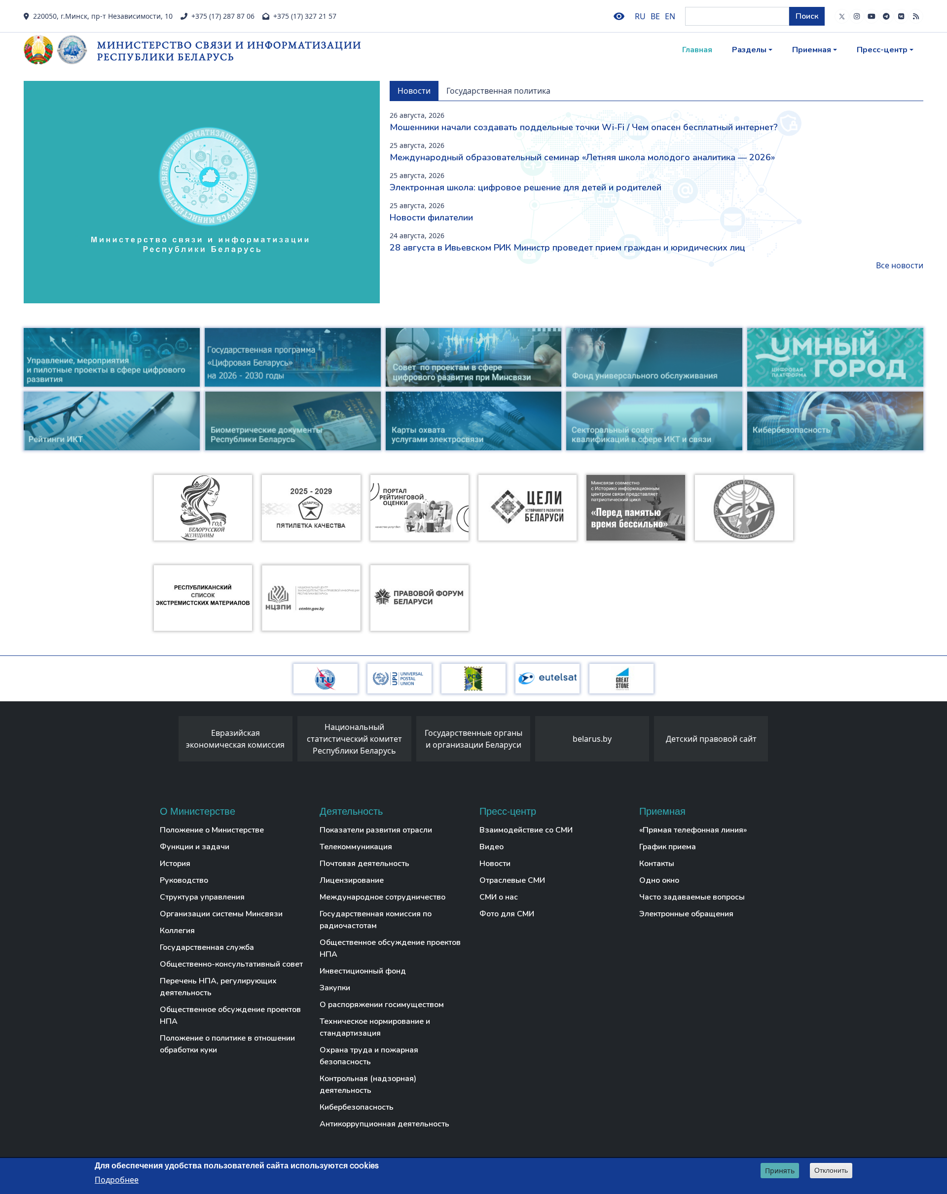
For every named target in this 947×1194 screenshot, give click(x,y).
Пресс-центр (882, 49)
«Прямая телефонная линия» (693, 830)
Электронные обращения (686, 913)
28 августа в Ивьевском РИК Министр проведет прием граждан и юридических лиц (567, 247)
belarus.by (523, 738)
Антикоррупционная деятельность (384, 1124)
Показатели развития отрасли (376, 830)
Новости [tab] (414, 90)
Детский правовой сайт (642, 738)
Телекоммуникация (356, 846)
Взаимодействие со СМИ (526, 830)
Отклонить (831, 1170)
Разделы (749, 49)
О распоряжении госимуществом (382, 1004)
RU (640, 16)
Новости (494, 863)
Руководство (184, 880)
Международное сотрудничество (382, 897)
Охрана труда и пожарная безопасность (369, 1056)
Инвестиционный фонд (363, 971)
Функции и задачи (194, 846)
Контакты (656, 863)
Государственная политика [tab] (498, 90)
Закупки (335, 987)
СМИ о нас (498, 897)
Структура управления (202, 897)
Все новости (899, 265)
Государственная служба (207, 947)
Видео (491, 846)
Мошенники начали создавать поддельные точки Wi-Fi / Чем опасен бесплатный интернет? (584, 127)
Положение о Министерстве (212, 830)
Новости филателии (431, 217)
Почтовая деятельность (364, 863)
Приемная (811, 49)
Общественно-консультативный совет (231, 964)
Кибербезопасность (357, 1107)
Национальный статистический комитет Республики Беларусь (285, 739)
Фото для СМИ (506, 913)
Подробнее (117, 1179)
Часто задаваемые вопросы (692, 897)
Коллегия (177, 930)
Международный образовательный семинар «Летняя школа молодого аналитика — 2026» (582, 157)
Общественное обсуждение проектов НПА (230, 1015)
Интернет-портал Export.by (761, 738)
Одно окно (659, 880)
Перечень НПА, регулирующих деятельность (218, 987)
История (175, 863)
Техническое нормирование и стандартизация (375, 1027)
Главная (697, 49)
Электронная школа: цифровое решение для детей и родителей (525, 187)
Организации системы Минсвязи (221, 913)
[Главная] (60, 50)
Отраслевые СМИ (512, 880)
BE (655, 16)
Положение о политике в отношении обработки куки (227, 1044)
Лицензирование (352, 880)
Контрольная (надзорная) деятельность (368, 1084)
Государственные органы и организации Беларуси (404, 738)
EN (670, 16)
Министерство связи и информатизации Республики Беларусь (229, 50)
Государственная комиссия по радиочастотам (376, 919)
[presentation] (168, 741)
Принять (780, 1170)
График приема (667, 846)
